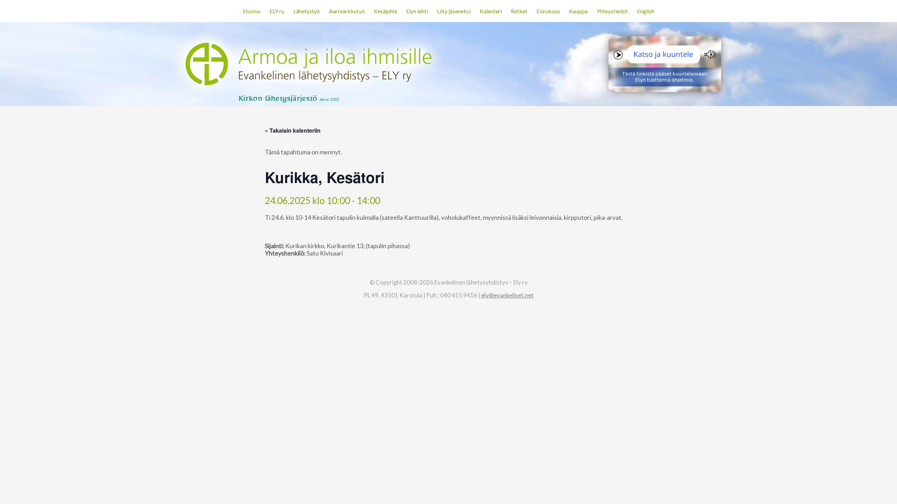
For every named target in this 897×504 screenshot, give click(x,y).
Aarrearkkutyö (347, 11)
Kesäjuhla (385, 11)
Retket (519, 11)
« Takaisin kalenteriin (293, 130)
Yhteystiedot (612, 11)
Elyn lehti (417, 11)
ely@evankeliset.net (507, 295)
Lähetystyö (306, 11)
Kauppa (578, 11)
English (645, 11)
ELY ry (276, 11)
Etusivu (251, 11)
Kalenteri (491, 11)
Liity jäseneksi (454, 11)
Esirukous (548, 11)
